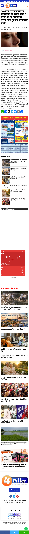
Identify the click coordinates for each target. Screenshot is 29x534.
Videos (4, 1)
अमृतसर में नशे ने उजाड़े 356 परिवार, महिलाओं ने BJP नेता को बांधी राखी (18, 199)
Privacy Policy (9, 502)
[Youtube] (27, 1)
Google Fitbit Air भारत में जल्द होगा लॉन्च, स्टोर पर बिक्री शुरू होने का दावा (14, 186)
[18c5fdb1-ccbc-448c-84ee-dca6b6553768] (14, 152)
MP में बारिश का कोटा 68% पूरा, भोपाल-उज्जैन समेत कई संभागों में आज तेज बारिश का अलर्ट (18, 161)
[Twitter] (25, 1)
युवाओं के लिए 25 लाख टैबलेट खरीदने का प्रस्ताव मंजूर (18, 178)
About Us (9, 1)
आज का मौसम (13, 277)
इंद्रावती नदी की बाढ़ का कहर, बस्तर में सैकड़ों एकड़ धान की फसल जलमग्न (13, 444)
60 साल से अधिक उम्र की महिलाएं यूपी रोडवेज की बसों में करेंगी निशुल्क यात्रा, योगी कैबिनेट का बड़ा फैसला (13, 467)
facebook (5, 532)
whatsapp (24, 532)
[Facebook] (22, 1)
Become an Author (19, 502)
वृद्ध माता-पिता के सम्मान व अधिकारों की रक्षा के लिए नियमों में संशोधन (18, 191)
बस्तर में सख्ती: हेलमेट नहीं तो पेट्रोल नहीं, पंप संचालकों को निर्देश (12, 422)
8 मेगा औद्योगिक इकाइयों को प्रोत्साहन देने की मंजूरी (18, 169)
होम (1, 1)
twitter (14, 532)
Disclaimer (20, 1)
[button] (2, 5)
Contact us (14, 1)
